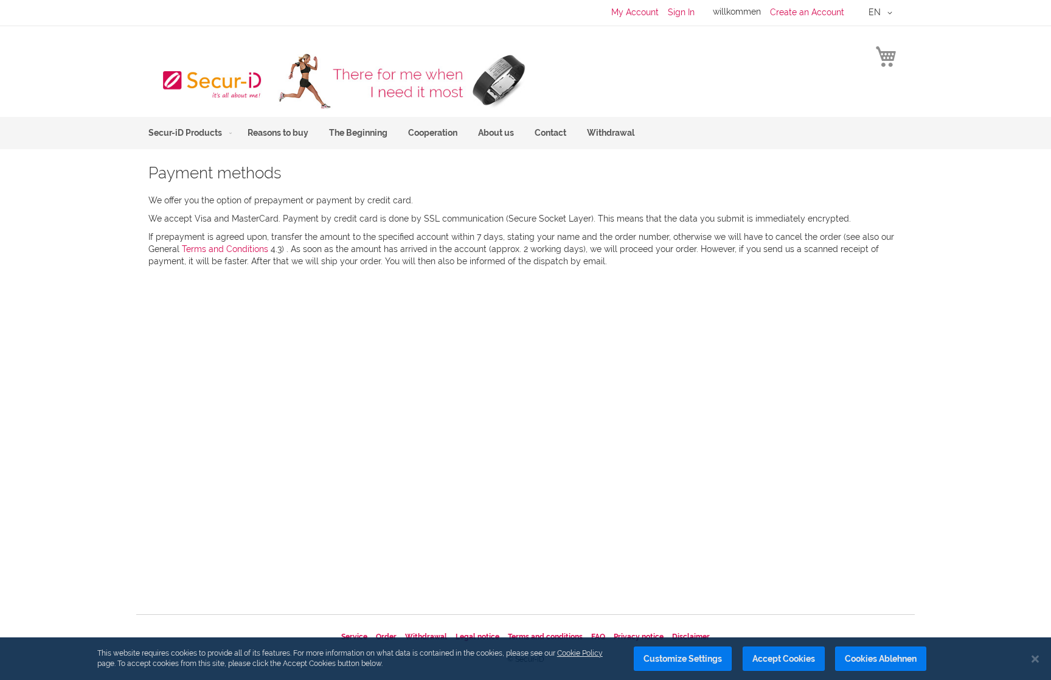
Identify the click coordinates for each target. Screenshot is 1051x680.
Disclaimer (691, 637)
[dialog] (525, 658)
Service (354, 637)
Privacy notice (639, 637)
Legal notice (477, 637)
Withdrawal (426, 637)
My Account (635, 12)
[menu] (525, 133)
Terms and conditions (545, 637)
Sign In (681, 12)
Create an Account (807, 12)
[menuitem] (187, 133)
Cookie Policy (580, 653)
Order (386, 637)
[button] (883, 12)
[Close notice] (1035, 659)
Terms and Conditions (225, 249)
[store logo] (337, 81)
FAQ (598, 637)
